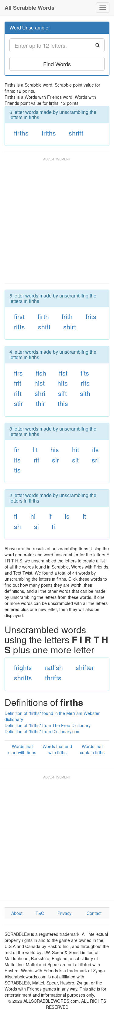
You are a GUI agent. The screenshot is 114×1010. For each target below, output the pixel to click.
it (84, 515)
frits (91, 316)
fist (63, 372)
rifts (19, 326)
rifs (85, 382)
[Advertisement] (57, 223)
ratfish (54, 667)
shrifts (23, 677)
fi (15, 515)
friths (49, 132)
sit (75, 459)
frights (23, 667)
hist (39, 382)
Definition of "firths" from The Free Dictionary (48, 725)
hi (33, 515)
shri (40, 393)
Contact (94, 913)
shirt (69, 326)
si (36, 526)
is (67, 515)
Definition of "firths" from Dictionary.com (43, 731)
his (54, 449)
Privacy (64, 913)
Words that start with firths (22, 749)
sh (17, 526)
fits (85, 372)
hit (75, 449)
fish (41, 372)
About (16, 913)
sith (85, 393)
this (63, 403)
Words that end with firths (57, 749)
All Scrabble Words (29, 8)
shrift (76, 132)
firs (18, 372)
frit (17, 382)
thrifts (53, 677)
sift (62, 393)
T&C (40, 913)
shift (44, 326)
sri (95, 459)
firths (21, 132)
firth (43, 316)
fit (35, 449)
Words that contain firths (92, 749)
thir (40, 403)
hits (62, 382)
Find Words (57, 64)
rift (18, 393)
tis (17, 469)
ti (53, 526)
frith (67, 316)
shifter (85, 667)
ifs (95, 449)
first (19, 316)
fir (16, 449)
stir (18, 403)
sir (55, 459)
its (17, 459)
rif (36, 459)
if (50, 515)
